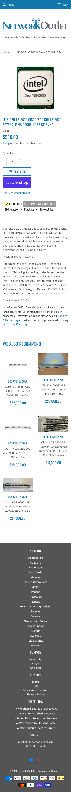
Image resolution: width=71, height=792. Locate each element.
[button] (29, 207)
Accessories (35, 557)
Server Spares (35, 625)
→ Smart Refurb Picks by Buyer (36, 727)
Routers (35, 601)
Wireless (35, 645)
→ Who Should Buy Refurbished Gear (35, 708)
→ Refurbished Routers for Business (35, 718)
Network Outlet (26, 771)
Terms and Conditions (36, 690)
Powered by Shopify (48, 771)
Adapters (35, 562)
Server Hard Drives (35, 621)
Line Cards (35, 572)
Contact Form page (17, 324)
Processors (35, 596)
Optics (35, 586)
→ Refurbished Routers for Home (36, 723)
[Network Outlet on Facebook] (31, 760)
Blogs (35, 681)
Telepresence (35, 640)
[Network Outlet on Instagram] (38, 760)
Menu (11, 4)
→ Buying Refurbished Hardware (35, 713)
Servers (35, 616)
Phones (35, 591)
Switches (35, 635)
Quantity (8, 153)
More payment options (17, 192)
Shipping (8, 143)
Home (6, 52)
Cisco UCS (35, 567)
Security (35, 611)
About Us (35, 659)
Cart (65, 4)
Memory (36, 577)
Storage (35, 630)
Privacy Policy (35, 694)
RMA (35, 685)
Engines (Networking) (35, 581)
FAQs (35, 663)
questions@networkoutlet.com (35, 741)
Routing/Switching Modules (35, 606)
